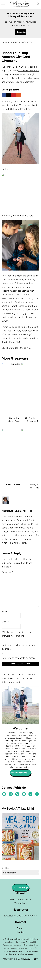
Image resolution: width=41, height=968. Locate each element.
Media (20, 932)
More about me (19, 772)
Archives (6, 868)
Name (5, 611)
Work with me (20, 903)
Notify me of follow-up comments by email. (19, 647)
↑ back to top (20, 887)
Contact (20, 928)
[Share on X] (8, 95)
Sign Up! (8, 915)
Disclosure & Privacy (20, 899)
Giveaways (26, 42)
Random (14, 42)
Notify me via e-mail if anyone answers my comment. (17, 634)
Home (5, 42)
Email (5, 621)
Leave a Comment (25, 82)
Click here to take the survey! (16, 348)
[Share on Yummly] (18, 95)
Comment (7, 572)
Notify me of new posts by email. (18, 658)
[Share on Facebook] (4, 95)
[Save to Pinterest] (13, 95)
